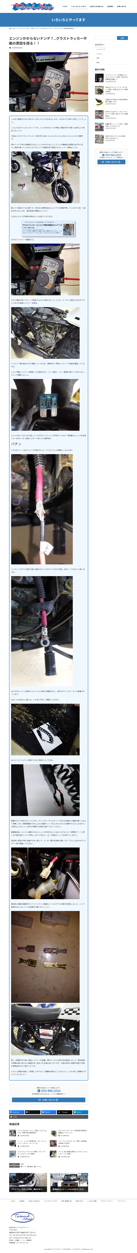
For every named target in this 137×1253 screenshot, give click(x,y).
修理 (22, 1164)
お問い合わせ (79, 1201)
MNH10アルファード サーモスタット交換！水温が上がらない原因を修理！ (116, 89)
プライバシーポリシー (107, 1201)
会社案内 (21, 1201)
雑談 (97, 62)
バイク (25, 1166)
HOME (13, 1201)
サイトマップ (121, 1201)
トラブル (38, 1166)
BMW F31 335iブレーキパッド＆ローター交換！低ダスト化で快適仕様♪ (116, 114)
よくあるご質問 (91, 1201)
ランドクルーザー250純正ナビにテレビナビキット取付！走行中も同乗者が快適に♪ (116, 77)
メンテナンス (100, 49)
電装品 (31, 1166)
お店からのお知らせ (34, 1201)
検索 (122, 38)
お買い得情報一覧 (66, 1201)
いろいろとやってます (50, 1201)
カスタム (99, 54)
